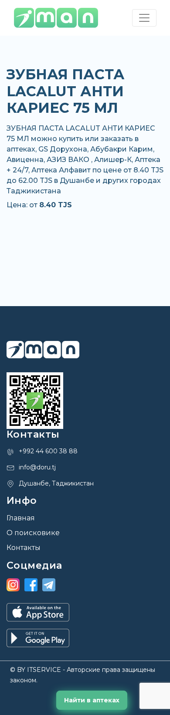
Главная (21, 518)
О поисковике (33, 533)
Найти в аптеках (91, 700)
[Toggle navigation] (144, 18)
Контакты (24, 547)
